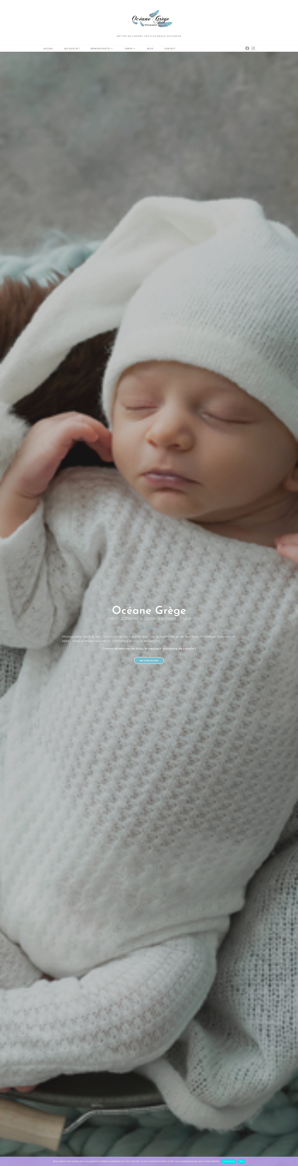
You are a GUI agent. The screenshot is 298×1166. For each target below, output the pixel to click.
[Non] (294, 1161)
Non (241, 1161)
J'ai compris (229, 1161)
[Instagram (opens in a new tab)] (253, 48)
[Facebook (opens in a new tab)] (247, 48)
